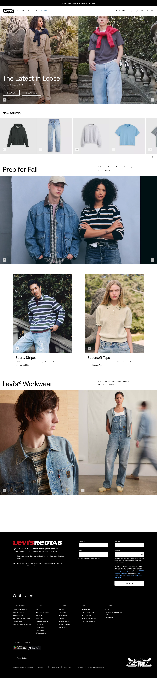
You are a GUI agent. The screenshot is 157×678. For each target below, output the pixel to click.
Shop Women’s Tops (95, 365)
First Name (81, 541)
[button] (147, 11)
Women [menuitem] (30, 11)
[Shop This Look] (4, 100)
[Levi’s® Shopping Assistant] (137, 11)
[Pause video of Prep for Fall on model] (152, 260)
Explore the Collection (106, 384)
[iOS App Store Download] (34, 648)
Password (117, 550)
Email (80, 550)
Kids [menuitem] (36, 11)
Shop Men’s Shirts (22, 365)
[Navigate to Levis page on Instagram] (14, 595)
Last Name (117, 541)
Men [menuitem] (23, 11)
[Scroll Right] (152, 157)
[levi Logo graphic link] (9, 11)
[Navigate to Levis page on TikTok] (25, 595)
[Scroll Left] (148, 157)
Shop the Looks (104, 170)
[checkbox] (79, 558)
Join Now (129, 583)
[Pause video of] (152, 100)
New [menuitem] (18, 11)
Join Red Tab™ (120, 11)
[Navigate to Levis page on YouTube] (31, 595)
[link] (42, 667)
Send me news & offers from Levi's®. (91, 558)
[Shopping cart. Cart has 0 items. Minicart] (152, 11)
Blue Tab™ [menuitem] (44, 11)
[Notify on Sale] (142, 11)
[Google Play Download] (20, 648)
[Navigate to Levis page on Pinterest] (20, 595)
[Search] (132, 11)
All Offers (92, 3)
